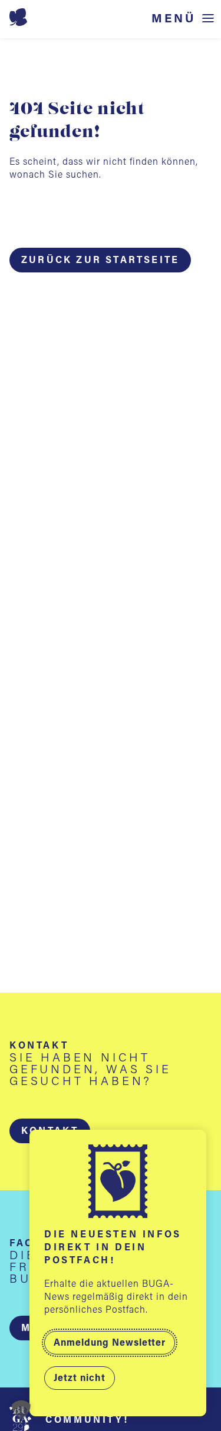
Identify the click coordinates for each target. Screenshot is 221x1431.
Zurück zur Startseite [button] (100, 260)
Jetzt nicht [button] (79, 1378)
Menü (173, 19)
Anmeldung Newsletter (110, 1343)
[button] (21, 1410)
